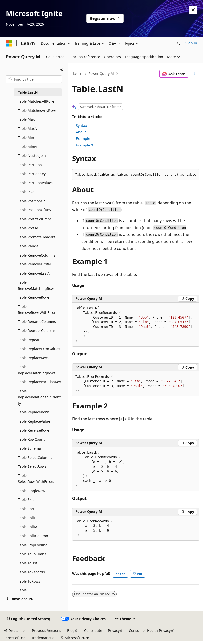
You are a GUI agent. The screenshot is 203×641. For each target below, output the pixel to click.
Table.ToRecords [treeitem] (31, 572)
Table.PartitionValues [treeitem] (35, 182)
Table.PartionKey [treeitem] (32, 173)
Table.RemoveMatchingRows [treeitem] (36, 285)
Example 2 (84, 145)
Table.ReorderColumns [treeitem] (37, 330)
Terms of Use (14, 637)
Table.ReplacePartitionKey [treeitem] (39, 381)
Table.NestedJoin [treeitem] (32, 155)
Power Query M (101, 73)
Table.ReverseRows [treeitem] (34, 430)
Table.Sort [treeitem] (26, 508)
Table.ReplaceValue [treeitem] (34, 421)
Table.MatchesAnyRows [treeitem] (37, 110)
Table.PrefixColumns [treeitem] (34, 219)
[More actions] (194, 74)
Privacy (114, 630)
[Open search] (178, 43)
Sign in (191, 43)
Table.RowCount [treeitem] (31, 439)
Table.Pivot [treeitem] (27, 191)
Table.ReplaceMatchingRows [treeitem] (36, 369)
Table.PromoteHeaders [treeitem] (36, 237)
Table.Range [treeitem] (28, 246)
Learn (77, 73)
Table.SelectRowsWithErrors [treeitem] (36, 478)
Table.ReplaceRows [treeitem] (34, 412)
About (81, 132)
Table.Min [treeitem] (26, 137)
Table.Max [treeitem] (26, 119)
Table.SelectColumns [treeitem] (35, 457)
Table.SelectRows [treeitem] (32, 466)
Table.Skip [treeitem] (26, 499)
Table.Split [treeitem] (26, 517)
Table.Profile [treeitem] (28, 228)
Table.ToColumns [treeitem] (32, 554)
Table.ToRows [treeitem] (29, 581)
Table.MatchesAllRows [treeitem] (36, 101)
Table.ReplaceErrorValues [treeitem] (39, 348)
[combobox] (34, 79)
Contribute (93, 630)
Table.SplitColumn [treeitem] (33, 535)
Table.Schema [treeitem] (29, 448)
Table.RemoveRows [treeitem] (34, 297)
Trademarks (41, 637)
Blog (71, 630)
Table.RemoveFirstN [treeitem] (34, 264)
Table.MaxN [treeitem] (27, 128)
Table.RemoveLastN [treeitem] (34, 273)
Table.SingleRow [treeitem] (31, 490)
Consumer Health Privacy (150, 630)
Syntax (81, 125)
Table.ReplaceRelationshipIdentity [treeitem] (40, 397)
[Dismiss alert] (193, 10)
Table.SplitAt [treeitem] (28, 526)
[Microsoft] (9, 43)
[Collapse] (61, 69)
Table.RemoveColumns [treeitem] (36, 255)
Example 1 (84, 138)
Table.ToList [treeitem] (27, 563)
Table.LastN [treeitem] (28, 92)
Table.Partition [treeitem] (30, 164)
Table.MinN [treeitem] (27, 146)
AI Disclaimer (15, 630)
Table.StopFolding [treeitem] (33, 545)
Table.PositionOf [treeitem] (31, 201)
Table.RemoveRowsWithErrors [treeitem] (37, 309)
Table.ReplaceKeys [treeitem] (33, 357)
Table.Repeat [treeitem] (28, 339)
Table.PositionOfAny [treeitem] (34, 209)
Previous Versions (46, 630)
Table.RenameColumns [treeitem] (37, 321)
